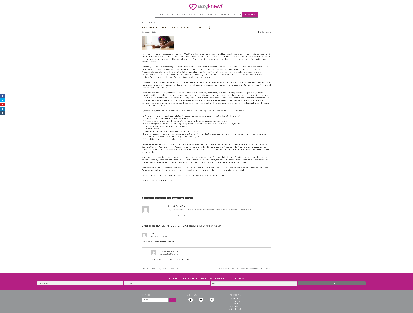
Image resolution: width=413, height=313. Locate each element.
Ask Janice (149, 22)
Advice (175, 14)
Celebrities (224, 14)
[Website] (169, 213)
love (169, 198)
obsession (189, 198)
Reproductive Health (193, 14)
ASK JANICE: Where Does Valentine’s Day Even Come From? (244, 269)
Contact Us (235, 301)
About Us (234, 299)
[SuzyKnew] (206, 8)
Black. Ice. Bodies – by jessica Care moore (160, 269)
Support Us (250, 14)
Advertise (234, 304)
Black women (161, 198)
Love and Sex (161, 14)
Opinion (237, 14)
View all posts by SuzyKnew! (179, 216)
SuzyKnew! (165, 251)
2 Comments (265, 32)
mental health (178, 198)
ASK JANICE (149, 198)
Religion (212, 14)
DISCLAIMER (234, 306)
